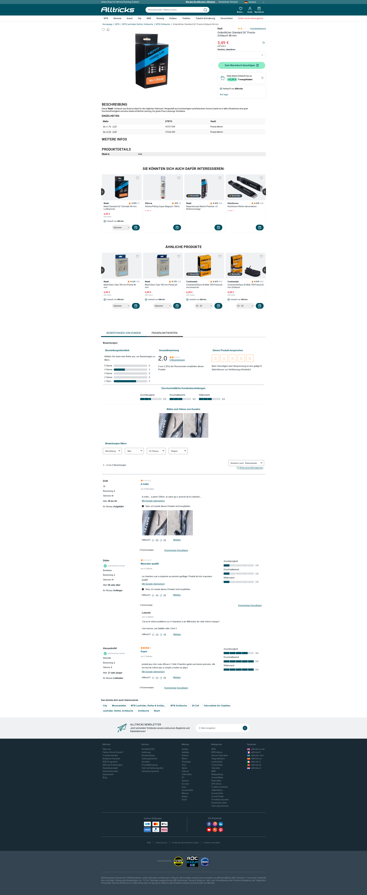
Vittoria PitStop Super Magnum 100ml (162, 206)
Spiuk (184, 768)
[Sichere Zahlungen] (156, 827)
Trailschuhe (217, 765)
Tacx (184, 765)
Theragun (186, 762)
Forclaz (185, 784)
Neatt (219, 28)
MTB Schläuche (163, 24)
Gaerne (185, 781)
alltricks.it (255, 762)
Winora (185, 793)
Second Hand (226, 18)
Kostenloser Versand (212, 2)
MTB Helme (216, 752)
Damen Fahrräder (219, 755)
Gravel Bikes (217, 777)
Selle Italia (187, 774)
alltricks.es (256, 758)
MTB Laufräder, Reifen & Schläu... (148, 705)
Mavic (184, 758)
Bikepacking (217, 774)
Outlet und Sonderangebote (250, 18)
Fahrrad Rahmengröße (152, 768)
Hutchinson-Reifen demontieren (242, 206)
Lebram (185, 771)
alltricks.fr (256, 752)
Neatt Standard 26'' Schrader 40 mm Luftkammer (120, 207)
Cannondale (187, 790)
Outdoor (173, 18)
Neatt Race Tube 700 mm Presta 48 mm (120, 286)
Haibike (185, 752)
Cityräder (215, 768)
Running (160, 18)
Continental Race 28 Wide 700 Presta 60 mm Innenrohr (204, 286)
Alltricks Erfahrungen (113, 765)
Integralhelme (218, 758)
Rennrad (117, 18)
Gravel (129, 18)
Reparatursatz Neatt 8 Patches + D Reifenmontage (202, 207)
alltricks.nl (256, 768)
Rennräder (216, 781)
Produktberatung (150, 765)
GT (183, 777)
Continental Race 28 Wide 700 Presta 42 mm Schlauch (246, 286)
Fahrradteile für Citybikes (217, 705)
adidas (185, 749)
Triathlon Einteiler (219, 787)
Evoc (184, 787)
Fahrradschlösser (220, 806)
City (139, 18)
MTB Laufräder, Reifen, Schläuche (137, 24)
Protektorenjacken (220, 799)
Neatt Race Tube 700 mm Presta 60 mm (161, 286)
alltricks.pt (256, 765)
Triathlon (186, 18)
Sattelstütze (216, 790)
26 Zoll (195, 705)
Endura (185, 755)
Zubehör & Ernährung (205, 18)
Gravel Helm (217, 793)
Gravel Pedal (217, 796)
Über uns (107, 749)
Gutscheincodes (110, 771)
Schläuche (143, 711)
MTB (106, 18)
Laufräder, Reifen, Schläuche (118, 711)
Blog (105, 777)
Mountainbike (119, 705)
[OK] (245, 728)
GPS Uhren (216, 784)
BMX (149, 18)
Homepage (108, 24)
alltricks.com (257, 755)
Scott (184, 799)
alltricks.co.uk (257, 749)
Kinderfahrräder (219, 803)
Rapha (185, 796)
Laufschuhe (216, 762)
